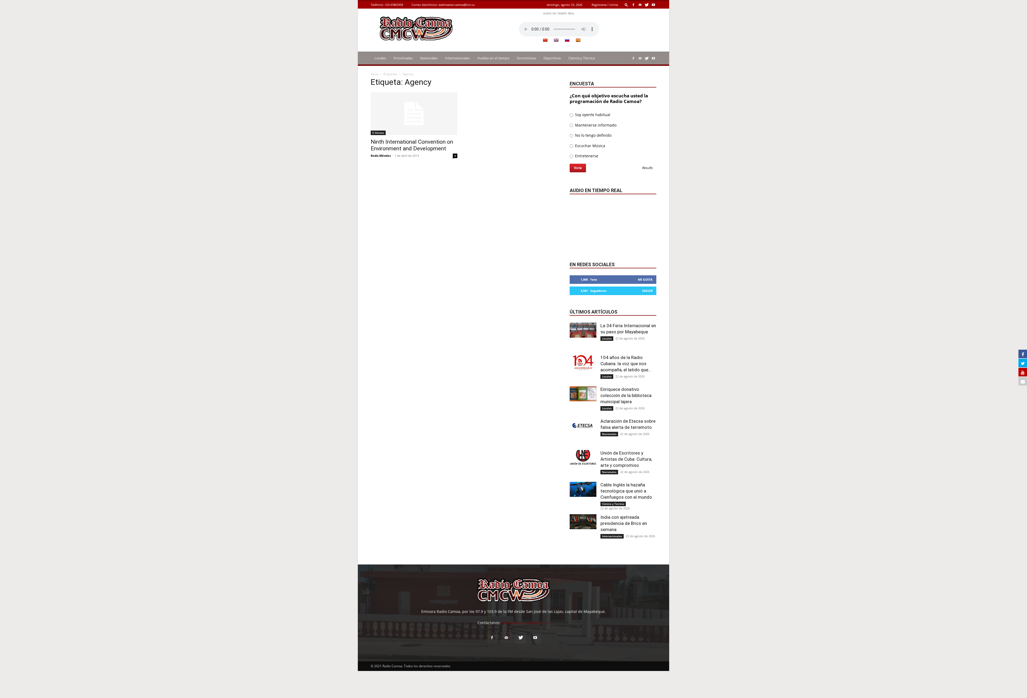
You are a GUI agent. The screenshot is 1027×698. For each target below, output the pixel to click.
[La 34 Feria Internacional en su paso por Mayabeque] (583, 330)
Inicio (374, 74)
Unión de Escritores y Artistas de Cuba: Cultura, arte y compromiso (626, 459)
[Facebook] (633, 4)
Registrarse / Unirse (605, 5)
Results (647, 168)
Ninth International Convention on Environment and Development (412, 145)
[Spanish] (578, 40)
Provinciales (403, 58)
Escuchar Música (589, 145)
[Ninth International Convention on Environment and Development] (414, 113)
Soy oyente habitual (592, 114)
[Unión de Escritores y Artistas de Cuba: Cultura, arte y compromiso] (583, 457)
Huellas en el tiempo (493, 58)
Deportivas (552, 58)
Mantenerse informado (595, 125)
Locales (380, 58)
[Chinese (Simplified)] (545, 40)
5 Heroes (378, 133)
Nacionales (429, 58)
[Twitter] (647, 4)
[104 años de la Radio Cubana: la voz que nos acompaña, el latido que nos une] (583, 362)
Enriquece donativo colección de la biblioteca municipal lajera (626, 395)
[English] (556, 40)
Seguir (647, 291)
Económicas (526, 58)
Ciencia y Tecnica (613, 504)
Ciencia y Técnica (581, 58)
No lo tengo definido (592, 135)
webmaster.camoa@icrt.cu (457, 5)
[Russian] (567, 40)
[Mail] (640, 4)
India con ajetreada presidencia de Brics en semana (623, 523)
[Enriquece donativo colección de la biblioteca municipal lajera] (583, 393)
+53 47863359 (394, 5)
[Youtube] (653, 4)
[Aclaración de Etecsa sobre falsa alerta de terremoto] (583, 425)
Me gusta (645, 279)
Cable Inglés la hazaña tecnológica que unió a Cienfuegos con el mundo (626, 491)
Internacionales (457, 58)
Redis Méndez (381, 156)
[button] (626, 5)
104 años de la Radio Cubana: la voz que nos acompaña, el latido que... (626, 363)
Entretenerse (586, 155)
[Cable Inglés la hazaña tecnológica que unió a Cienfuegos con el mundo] (583, 489)
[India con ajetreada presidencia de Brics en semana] (583, 521)
